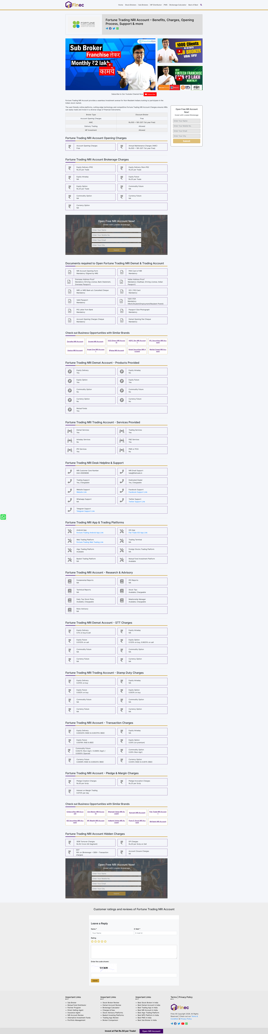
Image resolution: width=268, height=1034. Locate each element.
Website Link (82, 492)
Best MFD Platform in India (148, 1015)
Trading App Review (111, 1018)
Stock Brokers (130, 5)
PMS (165, 5)
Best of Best (193, 5)
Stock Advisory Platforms (113, 1013)
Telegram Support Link (86, 511)
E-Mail (137, 929)
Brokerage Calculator (177, 5)
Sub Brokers (143, 5)
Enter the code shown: (100, 961)
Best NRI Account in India (148, 1010)
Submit (116, 250)
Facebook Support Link (138, 492)
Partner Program (74, 1008)
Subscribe (151, 94)
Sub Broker (72, 1003)
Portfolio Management (76, 1020)
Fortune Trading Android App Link (90, 533)
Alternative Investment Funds (79, 1018)
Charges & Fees (109, 1010)
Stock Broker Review (111, 1003)
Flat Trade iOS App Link (138, 533)
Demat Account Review (112, 1005)
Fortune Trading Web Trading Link (90, 542)
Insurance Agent (74, 1013)
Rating (93, 938)
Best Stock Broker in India (148, 1003)
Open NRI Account (151, 1031)
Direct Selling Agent (75, 1010)
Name (94, 929)
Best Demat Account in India (149, 1005)
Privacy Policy (186, 1019)
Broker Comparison (110, 1020)
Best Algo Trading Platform (148, 1013)
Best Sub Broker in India (147, 1020)
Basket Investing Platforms (113, 1015)
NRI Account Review (76, 1015)
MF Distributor (156, 5)
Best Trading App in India (148, 1008)
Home (120, 5)
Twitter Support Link (137, 502)
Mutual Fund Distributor (77, 1005)
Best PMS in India (144, 1018)
